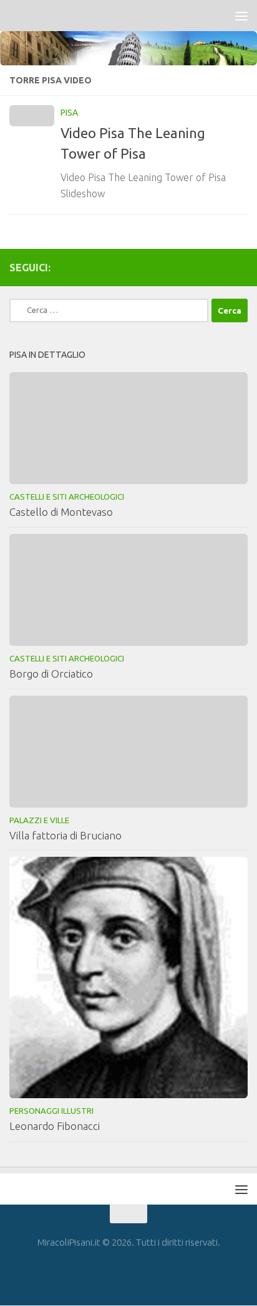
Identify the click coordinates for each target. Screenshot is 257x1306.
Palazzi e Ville (39, 820)
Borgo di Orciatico (51, 673)
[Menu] (241, 15)
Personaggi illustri (51, 1110)
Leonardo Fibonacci (54, 1126)
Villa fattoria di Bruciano (65, 835)
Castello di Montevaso (61, 512)
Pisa (69, 113)
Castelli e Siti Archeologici (66, 496)
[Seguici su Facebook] (240, 266)
